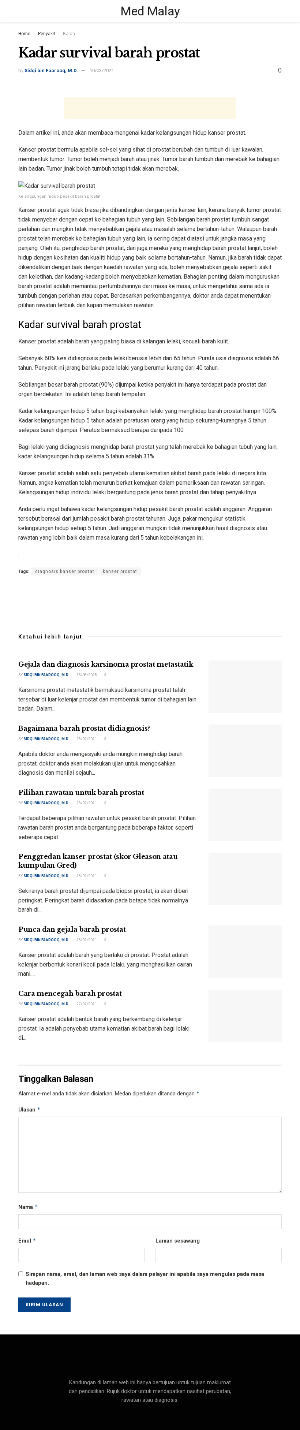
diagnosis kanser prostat (64, 571)
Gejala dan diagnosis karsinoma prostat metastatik (105, 664)
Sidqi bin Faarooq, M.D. (51, 70)
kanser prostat (120, 571)
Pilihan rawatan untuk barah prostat (81, 793)
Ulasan (29, 1109)
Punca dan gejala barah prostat (71, 930)
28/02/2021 (86, 739)
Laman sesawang (177, 1240)
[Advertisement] (150, 108)
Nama (28, 1206)
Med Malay (150, 11)
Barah (69, 33)
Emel (27, 1240)
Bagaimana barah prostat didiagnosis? (84, 729)
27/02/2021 (86, 1004)
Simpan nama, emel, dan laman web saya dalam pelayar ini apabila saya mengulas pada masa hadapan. (145, 1278)
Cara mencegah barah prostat (69, 994)
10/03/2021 (102, 70)
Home (24, 33)
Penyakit (46, 33)
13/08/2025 (86, 675)
